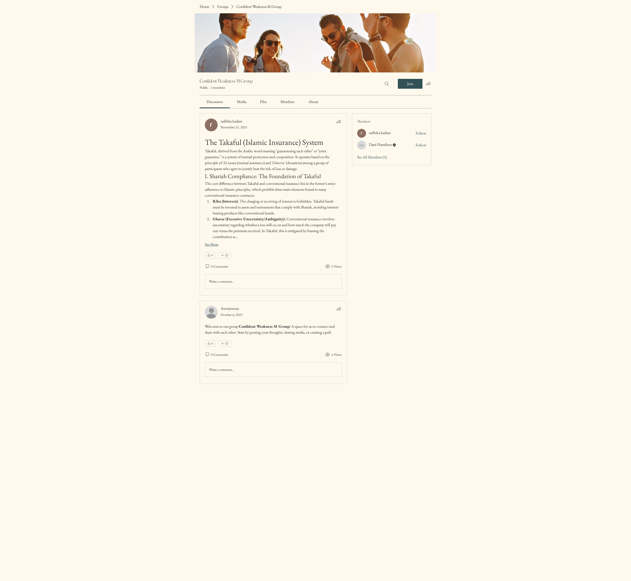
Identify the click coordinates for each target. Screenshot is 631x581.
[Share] (339, 121)
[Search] (387, 84)
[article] (273, 204)
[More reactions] (224, 255)
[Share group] (428, 83)
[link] (215, 101)
